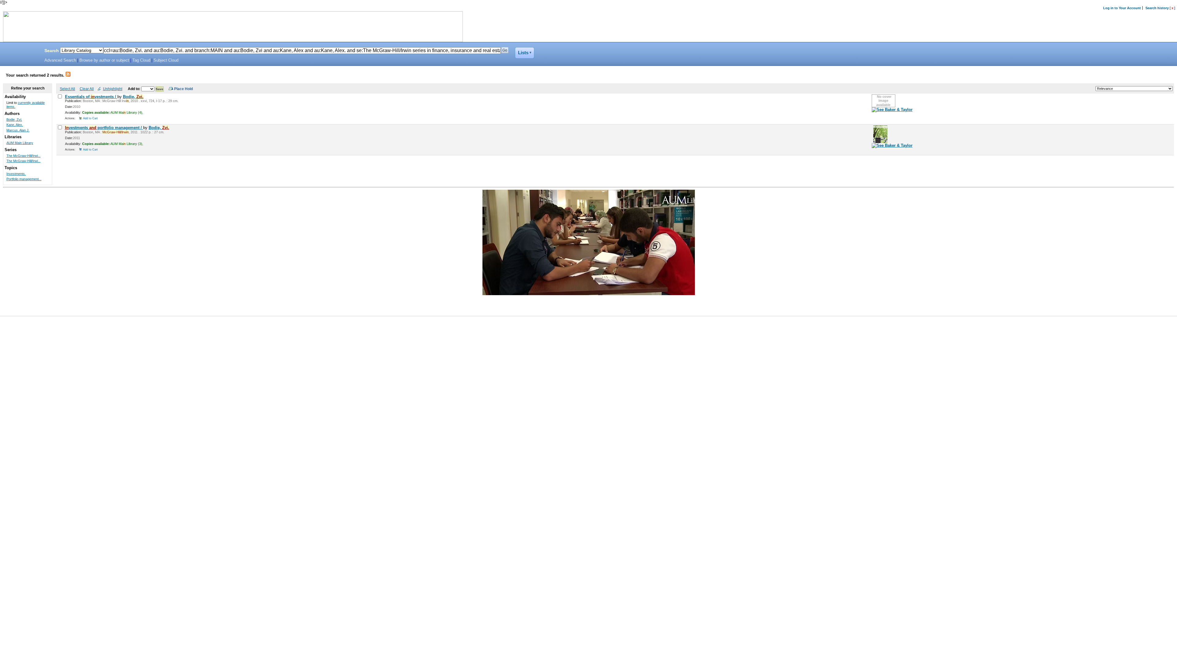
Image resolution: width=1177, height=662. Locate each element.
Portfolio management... (23, 179)
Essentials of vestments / (91, 96)
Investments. (16, 174)
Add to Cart (90, 118)
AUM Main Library (19, 143)
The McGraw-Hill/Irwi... (23, 156)
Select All (67, 89)
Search (51, 50)
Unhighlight (112, 89)
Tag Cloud (141, 60)
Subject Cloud (166, 60)
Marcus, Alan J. (17, 130)
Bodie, (133, 96)
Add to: (134, 89)
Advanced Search (60, 60)
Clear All (87, 89)
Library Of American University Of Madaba (20, 51)
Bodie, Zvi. (14, 119)
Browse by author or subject (104, 60)
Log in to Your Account (1122, 8)
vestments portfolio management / (104, 127)
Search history (1157, 8)
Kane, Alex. (14, 125)
